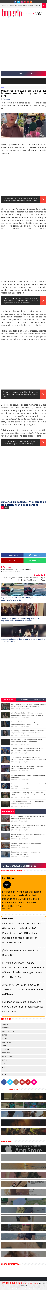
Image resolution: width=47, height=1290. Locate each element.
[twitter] (18, 2)
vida (4, 1064)
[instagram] (22, 2)
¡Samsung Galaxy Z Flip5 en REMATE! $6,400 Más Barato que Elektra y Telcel (27, 817)
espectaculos (41, 5)
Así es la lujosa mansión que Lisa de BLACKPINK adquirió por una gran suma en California (27, 732)
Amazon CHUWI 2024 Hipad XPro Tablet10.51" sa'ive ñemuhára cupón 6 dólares (23, 989)
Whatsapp (36, 561)
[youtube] (28, 2)
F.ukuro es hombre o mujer (13, 81)
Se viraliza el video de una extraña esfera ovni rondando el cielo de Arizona (20, 199)
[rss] (31, 2)
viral (3, 87)
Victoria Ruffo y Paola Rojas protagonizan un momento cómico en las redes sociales (26, 741)
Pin (14, 561)
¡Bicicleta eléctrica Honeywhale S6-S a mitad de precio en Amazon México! (28, 826)
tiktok (4, 1060)
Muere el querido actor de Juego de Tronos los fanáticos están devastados (27, 803)
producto (6, 1053)
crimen (5, 1024)
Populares (23, 699)
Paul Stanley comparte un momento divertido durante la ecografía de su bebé (27, 767)
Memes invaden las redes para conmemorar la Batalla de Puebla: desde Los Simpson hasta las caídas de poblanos (20, 300)
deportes (6, 1028)
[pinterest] (25, 2)
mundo (5, 1046)
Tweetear (37, 555)
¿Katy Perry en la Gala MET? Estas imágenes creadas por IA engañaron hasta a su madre (27, 714)
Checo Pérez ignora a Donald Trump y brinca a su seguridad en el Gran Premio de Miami (21, 619)
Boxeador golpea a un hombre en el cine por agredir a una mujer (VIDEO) (23, 640)
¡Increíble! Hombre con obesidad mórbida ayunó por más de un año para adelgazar (20, 394)
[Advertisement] (23, 46)
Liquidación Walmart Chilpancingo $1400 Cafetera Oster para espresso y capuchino (22, 1006)
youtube (5, 1074)
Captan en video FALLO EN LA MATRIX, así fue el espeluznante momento (19, 599)
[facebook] (15, 2)
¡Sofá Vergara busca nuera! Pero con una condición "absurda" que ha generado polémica (28, 758)
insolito (5, 1038)
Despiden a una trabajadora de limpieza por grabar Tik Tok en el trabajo (20, 442)
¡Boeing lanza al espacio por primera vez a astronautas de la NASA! (26, 853)
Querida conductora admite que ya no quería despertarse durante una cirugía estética (27, 749)
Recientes (8, 699)
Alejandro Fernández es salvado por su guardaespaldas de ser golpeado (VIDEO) (26, 723)
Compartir (13, 555)
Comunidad (38, 699)
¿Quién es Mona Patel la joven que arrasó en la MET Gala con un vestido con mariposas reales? (28, 794)
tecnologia (7, 1056)
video (4, 1067)
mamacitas (6, 1042)
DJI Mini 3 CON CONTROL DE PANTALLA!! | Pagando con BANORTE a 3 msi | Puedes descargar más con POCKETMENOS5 (23, 969)
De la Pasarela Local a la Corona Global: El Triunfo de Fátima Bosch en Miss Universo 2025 (28, 705)
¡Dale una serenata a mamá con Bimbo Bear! (20, 952)
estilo (4, 1035)
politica (5, 1049)
